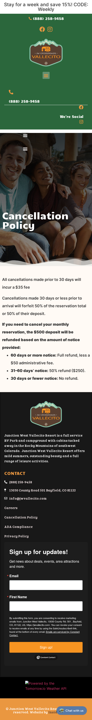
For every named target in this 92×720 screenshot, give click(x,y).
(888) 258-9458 (24, 101)
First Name (18, 597)
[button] (46, 75)
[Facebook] (42, 29)
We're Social (71, 116)
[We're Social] (81, 107)
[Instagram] (50, 29)
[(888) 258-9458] (11, 92)
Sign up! (46, 647)
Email (13, 576)
